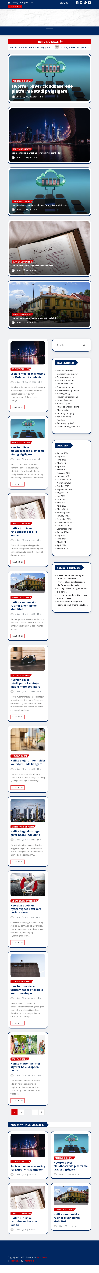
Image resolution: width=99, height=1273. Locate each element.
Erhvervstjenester (65, 391)
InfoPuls (19, 16)
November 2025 (64, 490)
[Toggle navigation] (49, 31)
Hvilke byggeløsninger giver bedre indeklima (26, 840)
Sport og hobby (64, 424)
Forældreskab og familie (68, 398)
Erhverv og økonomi (66, 385)
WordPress (42, 1265)
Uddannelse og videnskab (68, 434)
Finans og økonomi (65, 394)
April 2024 (61, 553)
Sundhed (61, 427)
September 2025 (64, 497)
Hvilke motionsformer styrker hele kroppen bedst (25, 1074)
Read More (17, 415)
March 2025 (62, 517)
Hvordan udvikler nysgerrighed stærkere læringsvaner (26, 916)
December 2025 (64, 487)
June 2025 (61, 507)
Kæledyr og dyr (64, 411)
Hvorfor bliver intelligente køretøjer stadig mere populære (46, 96)
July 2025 (61, 503)
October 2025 (63, 494)
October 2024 (63, 533)
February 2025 (63, 520)
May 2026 (61, 471)
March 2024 (62, 556)
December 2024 (64, 526)
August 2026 (62, 461)
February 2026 (63, 480)
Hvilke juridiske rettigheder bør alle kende (32, 273)
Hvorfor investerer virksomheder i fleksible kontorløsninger (27, 997)
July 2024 (61, 543)
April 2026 (61, 474)
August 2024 (62, 540)
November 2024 (64, 530)
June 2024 (61, 546)
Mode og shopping (65, 421)
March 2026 (62, 477)
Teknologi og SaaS (65, 431)
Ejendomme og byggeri (67, 381)
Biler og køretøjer (65, 378)
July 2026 (61, 464)
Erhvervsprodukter (65, 388)
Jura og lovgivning (65, 408)
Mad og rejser (63, 417)
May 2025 (61, 510)
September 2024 (64, 536)
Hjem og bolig (63, 401)
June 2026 (61, 467)
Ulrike (20, 104)
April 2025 (61, 513)
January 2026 (63, 484)
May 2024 (61, 549)
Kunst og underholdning (68, 414)
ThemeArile (29, 1268)
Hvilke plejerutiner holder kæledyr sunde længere (28, 769)
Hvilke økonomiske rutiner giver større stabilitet (36, 325)
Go (84, 352)
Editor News (14, 1268)
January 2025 (63, 523)
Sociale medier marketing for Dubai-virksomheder (36, 160)
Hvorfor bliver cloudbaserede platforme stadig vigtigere (39, 213)
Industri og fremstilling (67, 404)
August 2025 (62, 500)
